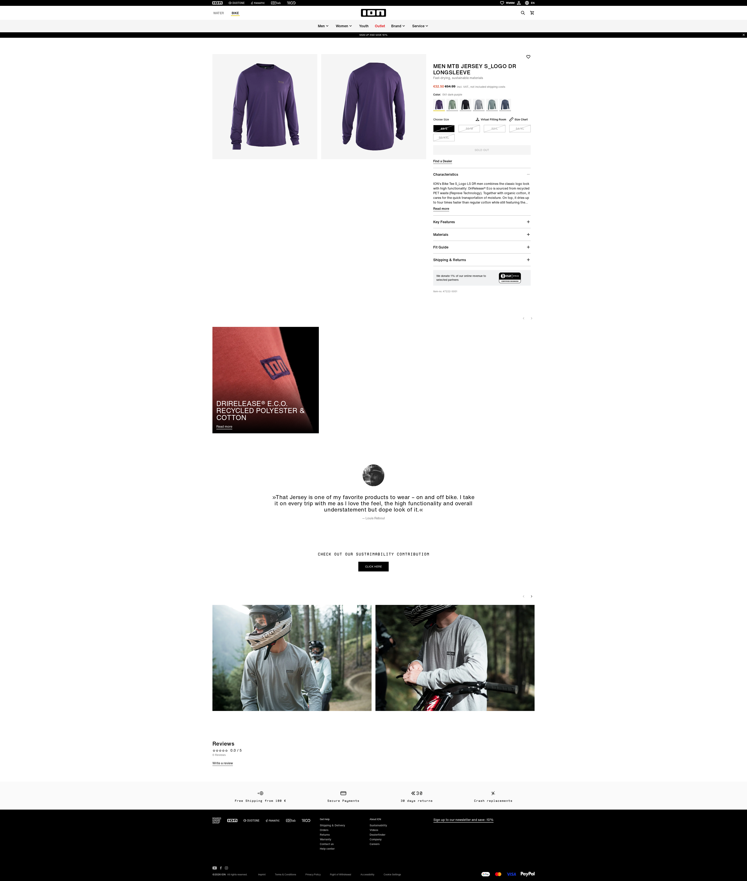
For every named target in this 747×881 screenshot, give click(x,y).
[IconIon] (217, 3)
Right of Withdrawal (340, 874)
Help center (327, 849)
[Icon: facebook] (221, 868)
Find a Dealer (442, 161)
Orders (324, 830)
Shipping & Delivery (332, 825)
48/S (444, 128)
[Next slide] (531, 318)
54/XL (520, 128)
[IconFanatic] (258, 3)
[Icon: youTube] (214, 868)
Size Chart (521, 119)
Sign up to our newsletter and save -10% (463, 819)
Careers (375, 844)
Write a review (222, 763)
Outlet (380, 25)
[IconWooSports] (291, 3)
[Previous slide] (524, 318)
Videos (374, 830)
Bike (235, 13)
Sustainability (378, 825)
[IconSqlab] (276, 3)
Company (376, 839)
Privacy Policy (313, 874)
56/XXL (444, 137)
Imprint (262, 874)
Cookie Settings (392, 874)
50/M (469, 128)
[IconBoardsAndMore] (216, 820)
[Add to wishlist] (528, 56)
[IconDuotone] (237, 3)
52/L (494, 128)
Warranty (325, 839)
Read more (441, 208)
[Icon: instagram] (226, 868)
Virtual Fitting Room (493, 119)
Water (218, 13)
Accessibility (367, 874)
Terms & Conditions (285, 874)
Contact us (327, 844)
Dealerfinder (377, 835)
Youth (364, 25)
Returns (325, 835)
